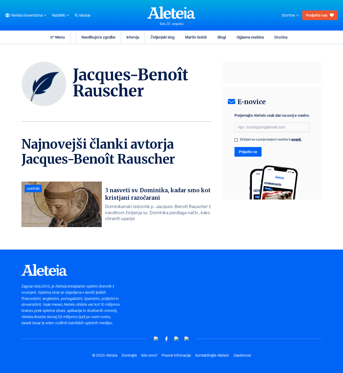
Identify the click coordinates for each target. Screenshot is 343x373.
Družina (280, 37)
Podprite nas (316, 15)
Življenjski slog (162, 37)
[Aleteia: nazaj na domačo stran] (171, 13)
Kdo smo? (149, 355)
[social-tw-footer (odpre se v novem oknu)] (176, 339)
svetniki (33, 188)
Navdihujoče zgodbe (98, 37)
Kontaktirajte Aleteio (212, 355)
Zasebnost (242, 355)
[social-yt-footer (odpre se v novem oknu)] (156, 339)
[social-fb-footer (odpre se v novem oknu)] (166, 339)
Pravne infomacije (176, 355)
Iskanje (85, 15)
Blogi (222, 37)
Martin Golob (196, 37)
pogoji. (297, 139)
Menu (60, 37)
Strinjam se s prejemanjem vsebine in (271, 139)
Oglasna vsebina (250, 37)
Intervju (132, 37)
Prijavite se (248, 151)
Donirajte (129, 355)
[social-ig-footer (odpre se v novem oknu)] (186, 339)
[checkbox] (236, 140)
